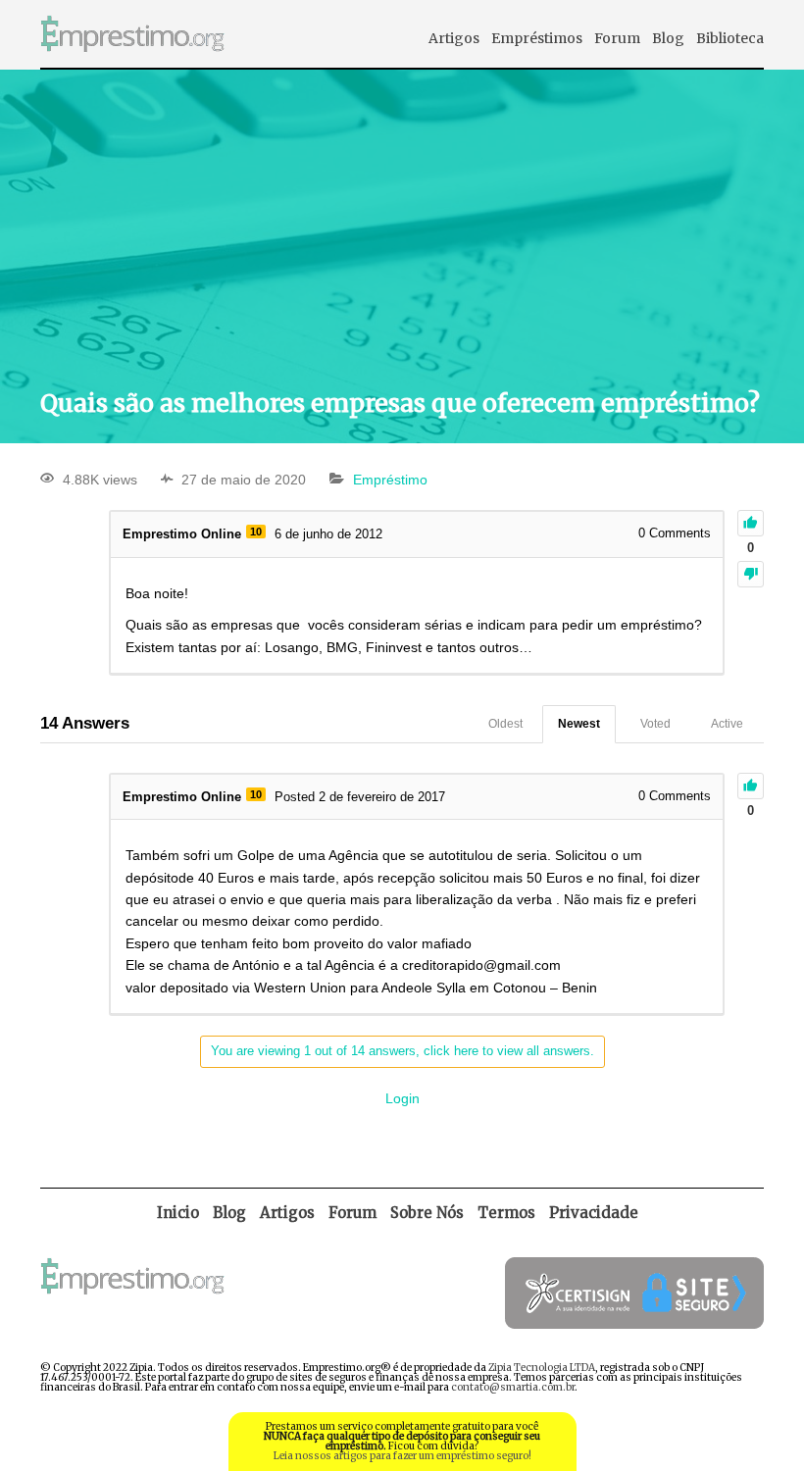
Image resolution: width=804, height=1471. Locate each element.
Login (402, 1098)
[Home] (132, 62)
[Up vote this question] (750, 523)
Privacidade (593, 1212)
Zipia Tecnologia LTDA (541, 1367)
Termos (506, 1212)
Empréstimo (390, 479)
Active (727, 724)
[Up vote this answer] (750, 786)
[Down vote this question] (750, 574)
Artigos (453, 38)
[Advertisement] (402, 226)
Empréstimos (536, 38)
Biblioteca (730, 38)
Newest (579, 724)
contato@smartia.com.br (513, 1387)
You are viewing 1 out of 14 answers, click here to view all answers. (402, 1050)
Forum (617, 38)
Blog (668, 38)
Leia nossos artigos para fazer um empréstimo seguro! (402, 1455)
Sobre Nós (427, 1212)
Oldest (505, 724)
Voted (655, 724)
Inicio (178, 1212)
